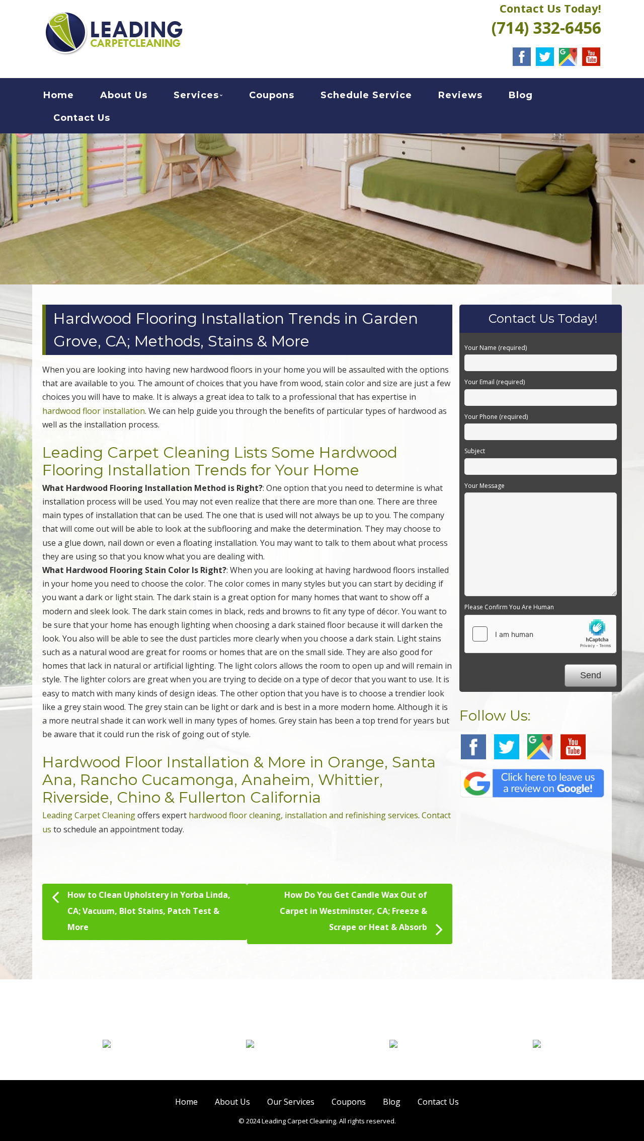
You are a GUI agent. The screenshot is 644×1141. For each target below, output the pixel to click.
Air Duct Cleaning (537, 1061)
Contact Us (81, 117)
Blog (521, 95)
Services (196, 95)
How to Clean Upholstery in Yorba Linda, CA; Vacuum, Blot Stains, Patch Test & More (148, 911)
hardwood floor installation (93, 410)
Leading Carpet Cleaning (88, 815)
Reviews (460, 95)
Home (58, 95)
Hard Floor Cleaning (250, 1061)
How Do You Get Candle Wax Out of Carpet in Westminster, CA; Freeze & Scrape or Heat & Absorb (353, 911)
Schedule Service (366, 95)
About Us (123, 95)
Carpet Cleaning (106, 1061)
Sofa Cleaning (393, 1061)
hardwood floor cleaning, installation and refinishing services (303, 815)
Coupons (271, 95)
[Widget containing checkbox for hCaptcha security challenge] (540, 634)
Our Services (290, 1101)
